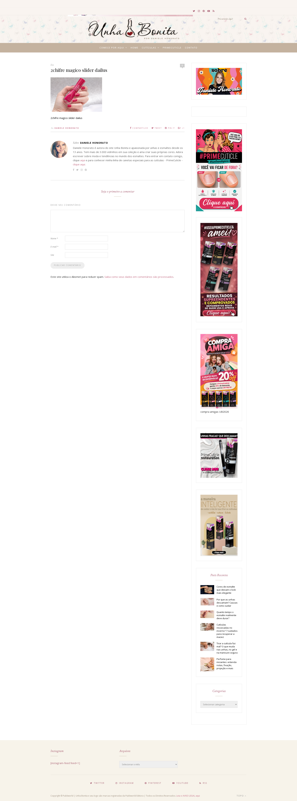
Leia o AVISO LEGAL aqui (188, 795)
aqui (82, 160)
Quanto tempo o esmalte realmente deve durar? (226, 615)
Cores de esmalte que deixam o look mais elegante (226, 589)
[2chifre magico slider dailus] (76, 110)
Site (52, 254)
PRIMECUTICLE (172, 47)
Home (134, 47)
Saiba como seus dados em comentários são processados (138, 276)
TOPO (241, 795)
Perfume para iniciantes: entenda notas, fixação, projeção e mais (226, 663)
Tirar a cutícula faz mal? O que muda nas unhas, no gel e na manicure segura (227, 648)
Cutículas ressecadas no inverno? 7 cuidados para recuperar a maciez (227, 631)
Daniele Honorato (66, 128)
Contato (191, 47)
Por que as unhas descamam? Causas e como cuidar (227, 602)
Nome (54, 238)
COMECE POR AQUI (112, 47)
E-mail (54, 246)
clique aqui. (79, 164)
